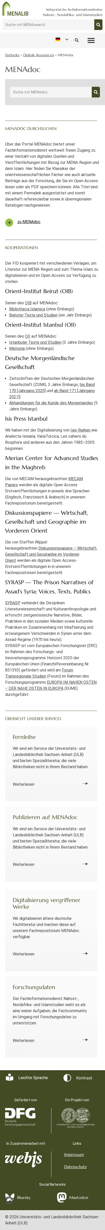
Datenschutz (75, 1166)
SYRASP (12, 602)
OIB (28, 303)
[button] (91, 40)
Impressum (74, 1154)
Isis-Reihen (81, 430)
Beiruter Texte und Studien (33, 315)
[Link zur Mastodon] (62, 1197)
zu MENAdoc (29, 221)
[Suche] (98, 24)
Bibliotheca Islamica (27, 309)
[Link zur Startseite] (16, 9)
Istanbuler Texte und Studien (35, 342)
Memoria (17, 348)
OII (27, 336)
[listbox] (61, 40)
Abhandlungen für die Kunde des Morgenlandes (51, 403)
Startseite (12, 55)
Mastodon (78, 1197)
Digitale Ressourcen (38, 55)
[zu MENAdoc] (9, 223)
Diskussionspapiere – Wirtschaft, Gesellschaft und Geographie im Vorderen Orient (51, 554)
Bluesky (24, 1197)
